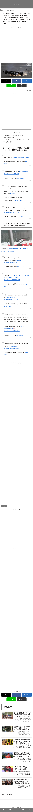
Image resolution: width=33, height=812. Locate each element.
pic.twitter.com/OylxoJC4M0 (11, 212)
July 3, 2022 (20, 178)
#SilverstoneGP (23, 171)
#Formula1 (11, 275)
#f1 (15, 273)
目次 (14, 132)
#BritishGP (13, 193)
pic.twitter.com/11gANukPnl (11, 343)
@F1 (15, 294)
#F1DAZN (18, 273)
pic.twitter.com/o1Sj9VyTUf (11, 174)
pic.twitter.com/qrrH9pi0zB (21, 157)
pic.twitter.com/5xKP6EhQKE (12, 277)
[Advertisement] (16, 44)
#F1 (7, 275)
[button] (22, 85)
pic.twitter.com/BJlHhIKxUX (11, 296)
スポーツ (5, 501)
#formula (17, 275)
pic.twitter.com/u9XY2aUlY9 (12, 327)
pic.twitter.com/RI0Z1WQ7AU (12, 261)
